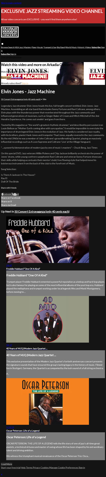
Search (11, 47)
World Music (71, 47)
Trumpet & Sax (49, 47)
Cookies (45, 467)
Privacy (37, 467)
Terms (29, 467)
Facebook (6, 194)
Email (16, 194)
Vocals (40, 47)
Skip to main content (11, 2)
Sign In (13, 54)
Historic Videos (84, 47)
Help (23, 467)
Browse (4, 47)
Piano (34, 47)
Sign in (25, 83)
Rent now (6, 77)
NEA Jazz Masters (23, 47)
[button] (2, 44)
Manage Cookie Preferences (64, 467)
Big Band (61, 47)
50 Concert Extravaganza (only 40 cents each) (21, 99)
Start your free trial (10, 467)
